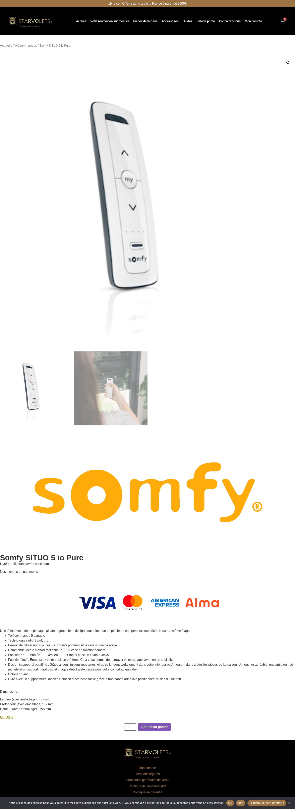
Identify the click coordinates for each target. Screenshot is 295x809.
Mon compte (253, 21)
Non (240, 802)
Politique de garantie (147, 792)
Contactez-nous (229, 21)
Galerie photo (205, 21)
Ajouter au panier (154, 727)
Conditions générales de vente (147, 780)
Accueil (81, 21)
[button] (288, 62)
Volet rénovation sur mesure (109, 21)
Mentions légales (147, 774)
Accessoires (170, 21)
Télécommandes (25, 45)
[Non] (289, 802)
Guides (187, 21)
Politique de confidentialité (147, 786)
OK (230, 802)
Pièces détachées (145, 21)
